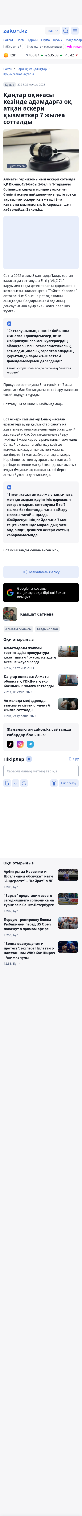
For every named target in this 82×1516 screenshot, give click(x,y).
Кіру (76, 759)
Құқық (57, 40)
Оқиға (45, 40)
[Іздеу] (65, 31)
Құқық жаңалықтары (18, 74)
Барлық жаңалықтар (32, 69)
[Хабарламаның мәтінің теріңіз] (41, 771)
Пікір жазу (68, 783)
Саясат (8, 40)
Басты (7, 69)
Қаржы (33, 40)
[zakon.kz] (15, 31)
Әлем (20, 40)
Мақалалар (74, 40)
